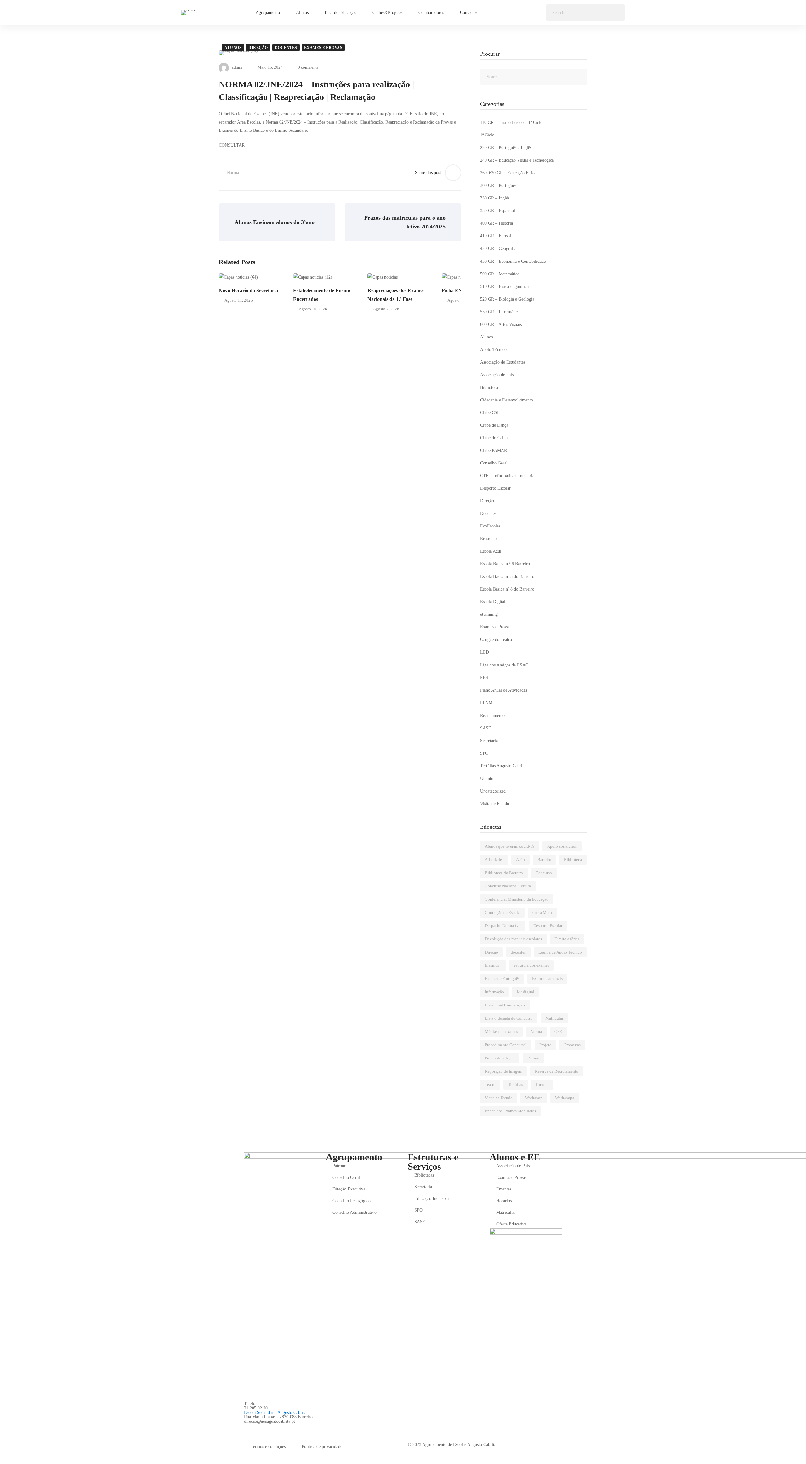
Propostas (572, 1044)
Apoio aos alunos (562, 846)
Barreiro (544, 859)
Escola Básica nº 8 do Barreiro (507, 589)
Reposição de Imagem (503, 1071)
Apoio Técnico (493, 349)
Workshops (564, 1097)
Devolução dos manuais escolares (513, 939)
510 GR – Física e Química (504, 286)
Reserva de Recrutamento (556, 1071)
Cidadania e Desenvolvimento (506, 400)
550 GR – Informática (499, 311)
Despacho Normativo (503, 925)
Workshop (533, 1097)
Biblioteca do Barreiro (504, 872)
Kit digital (525, 991)
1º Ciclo (487, 135)
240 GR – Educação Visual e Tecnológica (517, 160)
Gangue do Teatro (496, 639)
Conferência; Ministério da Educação (516, 899)
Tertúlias (515, 1084)
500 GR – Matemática (499, 274)
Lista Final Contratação (505, 1005)
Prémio (533, 1058)
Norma (233, 172)
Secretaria (489, 740)
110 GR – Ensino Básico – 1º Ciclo (511, 122)
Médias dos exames (501, 1031)
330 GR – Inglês (494, 198)
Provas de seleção (500, 1058)
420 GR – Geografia (498, 248)
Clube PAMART (494, 450)
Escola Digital (492, 601)
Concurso (544, 872)
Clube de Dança (494, 425)
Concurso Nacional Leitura (508, 886)
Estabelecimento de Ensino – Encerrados (323, 295)
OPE (558, 1031)
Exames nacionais (547, 978)
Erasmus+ (489, 538)
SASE (485, 728)
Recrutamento (492, 715)
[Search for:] (585, 12)
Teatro (490, 1084)
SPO (484, 753)
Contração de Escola (502, 912)
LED (484, 652)
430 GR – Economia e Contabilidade (513, 261)
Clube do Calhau (495, 437)
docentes (518, 952)
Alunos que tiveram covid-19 (510, 846)
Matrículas (554, 1018)
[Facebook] (246, 1428)
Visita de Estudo (494, 803)
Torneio (542, 1084)
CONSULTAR (232, 145)
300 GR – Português (498, 185)
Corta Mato (542, 912)
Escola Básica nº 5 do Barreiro (507, 576)
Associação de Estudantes (502, 362)
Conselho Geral (494, 463)
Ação (520, 859)
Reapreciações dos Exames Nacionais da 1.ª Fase (395, 295)
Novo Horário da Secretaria (248, 290)
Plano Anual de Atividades (503, 690)
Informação (494, 991)
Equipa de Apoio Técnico (560, 952)
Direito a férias (566, 939)
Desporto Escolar (495, 488)
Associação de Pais (497, 374)
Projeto (545, 1044)
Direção (258, 47)
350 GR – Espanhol (497, 210)
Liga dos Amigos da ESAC (504, 665)
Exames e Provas (323, 47)
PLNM (486, 702)
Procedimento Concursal (506, 1044)
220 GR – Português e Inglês (505, 147)
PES (484, 677)
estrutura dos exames (531, 965)
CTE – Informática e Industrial (508, 475)
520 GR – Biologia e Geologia (507, 299)
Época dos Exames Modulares (510, 1111)
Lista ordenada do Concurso (509, 1018)
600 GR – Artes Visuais (501, 324)
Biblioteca (489, 387)
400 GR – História (496, 223)
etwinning (489, 614)
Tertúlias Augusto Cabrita (502, 766)
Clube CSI (489, 412)
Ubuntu (486, 778)
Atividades (494, 859)
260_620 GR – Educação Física (508, 172)
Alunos (232, 47)
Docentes (286, 47)
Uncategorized (493, 791)
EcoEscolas (490, 526)
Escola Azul (490, 551)
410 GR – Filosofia (497, 235)
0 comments (308, 67)
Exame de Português (502, 978)
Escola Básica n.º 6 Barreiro (505, 564)
